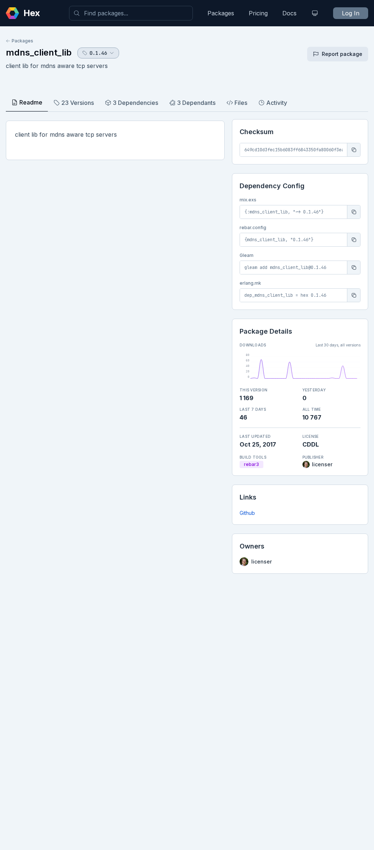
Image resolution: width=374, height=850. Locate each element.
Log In (350, 13)
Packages (220, 13)
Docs (289, 13)
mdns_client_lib (39, 52)
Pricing (258, 13)
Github (247, 513)
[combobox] (131, 13)
